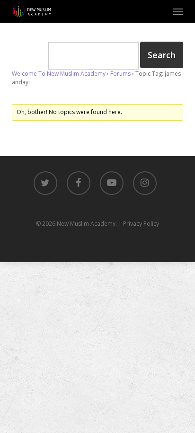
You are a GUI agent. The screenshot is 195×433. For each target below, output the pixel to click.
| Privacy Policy (138, 224)
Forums (120, 74)
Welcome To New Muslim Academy (59, 74)
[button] (178, 11)
